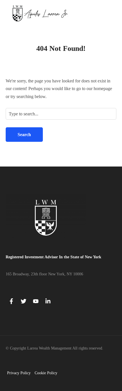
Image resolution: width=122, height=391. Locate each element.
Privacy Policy (19, 373)
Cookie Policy (46, 373)
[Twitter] (23, 301)
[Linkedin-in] (48, 301)
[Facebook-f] (11, 301)
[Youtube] (35, 301)
